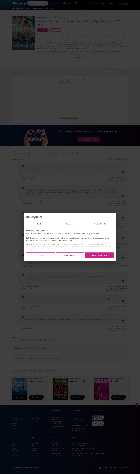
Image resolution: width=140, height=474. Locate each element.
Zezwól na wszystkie (99, 255)
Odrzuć (40, 255)
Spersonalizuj (69, 255)
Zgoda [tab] (39, 224)
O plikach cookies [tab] (100, 224)
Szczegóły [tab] (70, 224)
